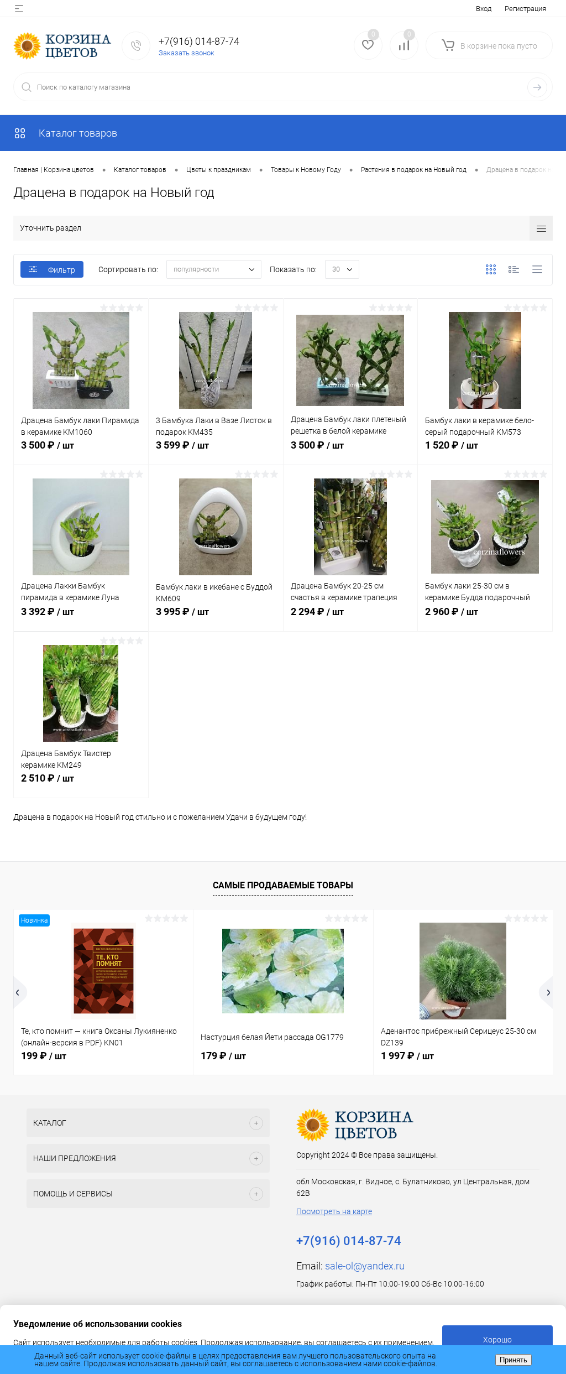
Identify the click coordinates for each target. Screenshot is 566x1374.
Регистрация (525, 8)
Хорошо (497, 1339)
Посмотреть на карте (334, 1211)
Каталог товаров (76, 133)
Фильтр (61, 270)
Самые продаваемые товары (283, 885)
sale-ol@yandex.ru (365, 1266)
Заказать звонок (186, 53)
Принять (513, 1360)
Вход (483, 8)
